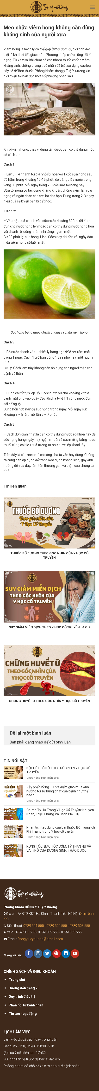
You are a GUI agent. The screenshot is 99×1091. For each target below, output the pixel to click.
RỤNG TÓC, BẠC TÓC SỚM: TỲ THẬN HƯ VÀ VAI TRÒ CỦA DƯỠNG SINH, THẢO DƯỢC (58, 848)
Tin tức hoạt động (23, 1014)
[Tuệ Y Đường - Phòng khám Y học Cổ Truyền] (49, 8)
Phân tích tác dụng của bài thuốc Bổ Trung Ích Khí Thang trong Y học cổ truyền (60, 829)
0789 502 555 (56, 926)
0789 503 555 (79, 926)
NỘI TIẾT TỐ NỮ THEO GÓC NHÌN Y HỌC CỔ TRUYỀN (58, 770)
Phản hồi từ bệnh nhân (26, 1005)
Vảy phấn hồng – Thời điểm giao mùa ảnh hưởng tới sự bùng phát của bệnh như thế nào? (57, 791)
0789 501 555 (33, 926)
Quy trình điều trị (22, 996)
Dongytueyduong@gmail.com (40, 939)
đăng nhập (34, 742)
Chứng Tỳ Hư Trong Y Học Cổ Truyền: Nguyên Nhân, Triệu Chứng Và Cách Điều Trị (60, 812)
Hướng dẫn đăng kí (23, 988)
